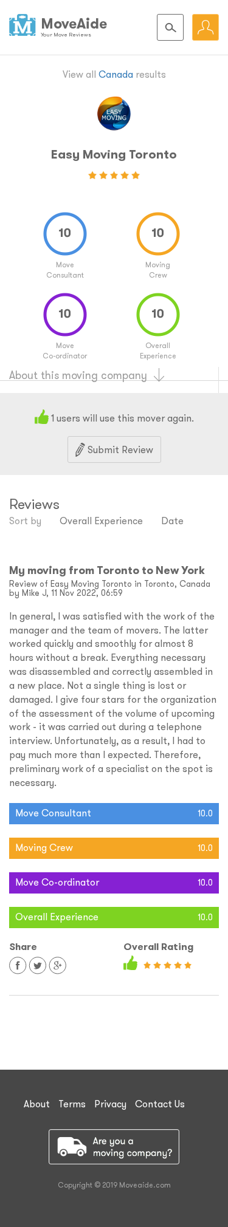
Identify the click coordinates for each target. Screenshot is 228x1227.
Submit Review (119, 449)
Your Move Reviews (66, 34)
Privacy (110, 1104)
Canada (115, 74)
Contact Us (160, 1104)
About (37, 1104)
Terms (72, 1104)
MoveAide (74, 24)
